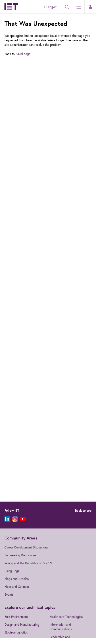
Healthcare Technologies (66, 616)
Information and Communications (61, 626)
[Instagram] (15, 519)
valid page (23, 54)
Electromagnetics (16, 632)
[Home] (11, 6)
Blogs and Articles (16, 579)
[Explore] (78, 6)
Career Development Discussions (26, 547)
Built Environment (16, 616)
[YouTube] (23, 519)
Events (8, 594)
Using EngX (12, 571)
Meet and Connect (16, 586)
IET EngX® (49, 7)
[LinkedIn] (7, 519)
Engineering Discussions (20, 555)
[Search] (67, 7)
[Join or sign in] (90, 7)
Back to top (83, 511)
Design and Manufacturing (21, 624)
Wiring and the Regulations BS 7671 (28, 563)
